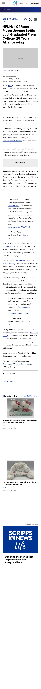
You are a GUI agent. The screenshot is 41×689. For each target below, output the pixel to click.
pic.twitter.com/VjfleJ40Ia (18, 313)
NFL (10, 85)
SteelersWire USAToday (12, 140)
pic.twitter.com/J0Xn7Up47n (19, 227)
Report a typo (8, 381)
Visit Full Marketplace (31, 396)
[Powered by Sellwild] (35, 524)
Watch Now (34, 3)
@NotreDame (13, 205)
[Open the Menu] (4, 3)
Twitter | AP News (14, 70)
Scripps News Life (10, 20)
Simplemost (7, 364)
